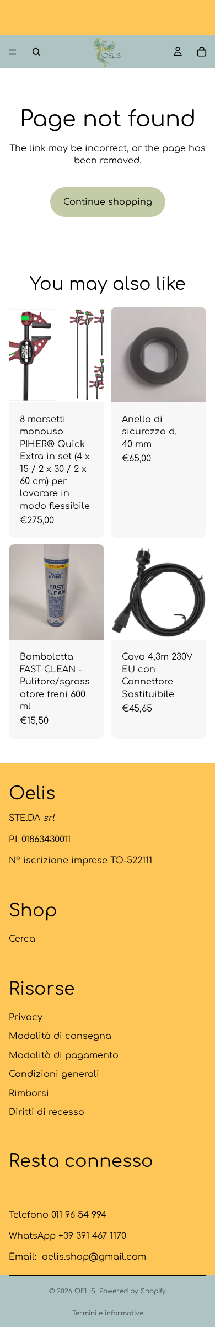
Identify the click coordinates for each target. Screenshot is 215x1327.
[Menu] (12, 52)
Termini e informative (107, 1313)
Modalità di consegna (60, 1036)
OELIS (84, 1291)
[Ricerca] (36, 52)
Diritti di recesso (46, 1112)
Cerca (22, 939)
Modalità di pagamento (64, 1055)
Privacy (25, 1017)
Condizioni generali (54, 1074)
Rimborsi (29, 1093)
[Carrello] (202, 52)
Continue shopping (107, 202)
